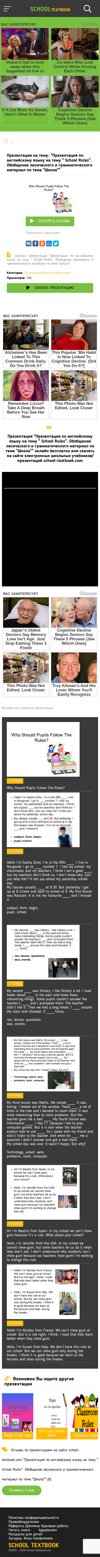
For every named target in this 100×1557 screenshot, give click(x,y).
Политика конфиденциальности (33, 1518)
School (50, 10)
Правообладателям (23, 1522)
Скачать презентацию (54, 288)
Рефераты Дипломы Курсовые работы (38, 1526)
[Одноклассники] (42, 245)
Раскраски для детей (25, 1534)
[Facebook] (35, 245)
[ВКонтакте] (29, 245)
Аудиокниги (48, 1530)
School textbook (33, 1546)
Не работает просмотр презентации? (28, 708)
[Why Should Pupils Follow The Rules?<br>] (43, 776)
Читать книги (19, 1530)
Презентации (32, 273)
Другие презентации (57, 273)
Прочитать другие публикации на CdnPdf (50, 584)
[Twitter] (56, 245)
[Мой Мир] (49, 245)
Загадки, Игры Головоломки (30, 1538)
